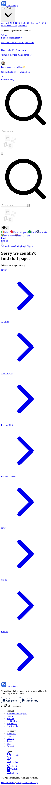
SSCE (24, 25)
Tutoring (10, 718)
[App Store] (10, 702)
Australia (43, 232)
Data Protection (8, 782)
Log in (4, 238)
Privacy (10, 738)
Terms (9, 741)
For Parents (12, 723)
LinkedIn (14, 773)
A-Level (5, 23)
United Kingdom (20, 232)
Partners (10, 736)
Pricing (11, 79)
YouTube (14, 769)
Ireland (7, 232)
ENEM (12, 23)
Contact (10, 746)
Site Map (33, 782)
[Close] (28, 205)
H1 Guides (12, 721)
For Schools (12, 726)
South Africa (9, 235)
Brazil (33, 232)
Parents (4, 79)
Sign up (30, 246)
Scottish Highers (14, 25)
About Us (11, 733)
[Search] (2, 153)
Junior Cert (26, 23)
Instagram (14, 762)
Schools (4, 35)
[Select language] (5, 228)
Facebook (14, 755)
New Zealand (24, 235)
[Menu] (2, 243)
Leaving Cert (37, 23)
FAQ (9, 743)
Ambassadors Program (17, 713)
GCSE (18, 23)
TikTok (13, 766)
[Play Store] (29, 702)
